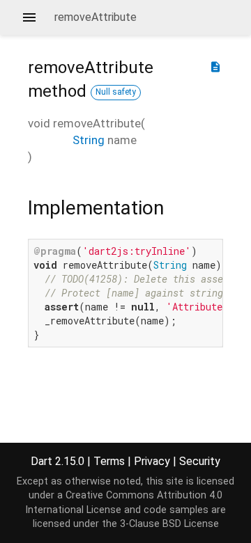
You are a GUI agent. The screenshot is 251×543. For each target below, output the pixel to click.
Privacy (152, 461)
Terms (109, 461)
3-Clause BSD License (169, 524)
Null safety (116, 92)
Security (199, 461)
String (89, 140)
